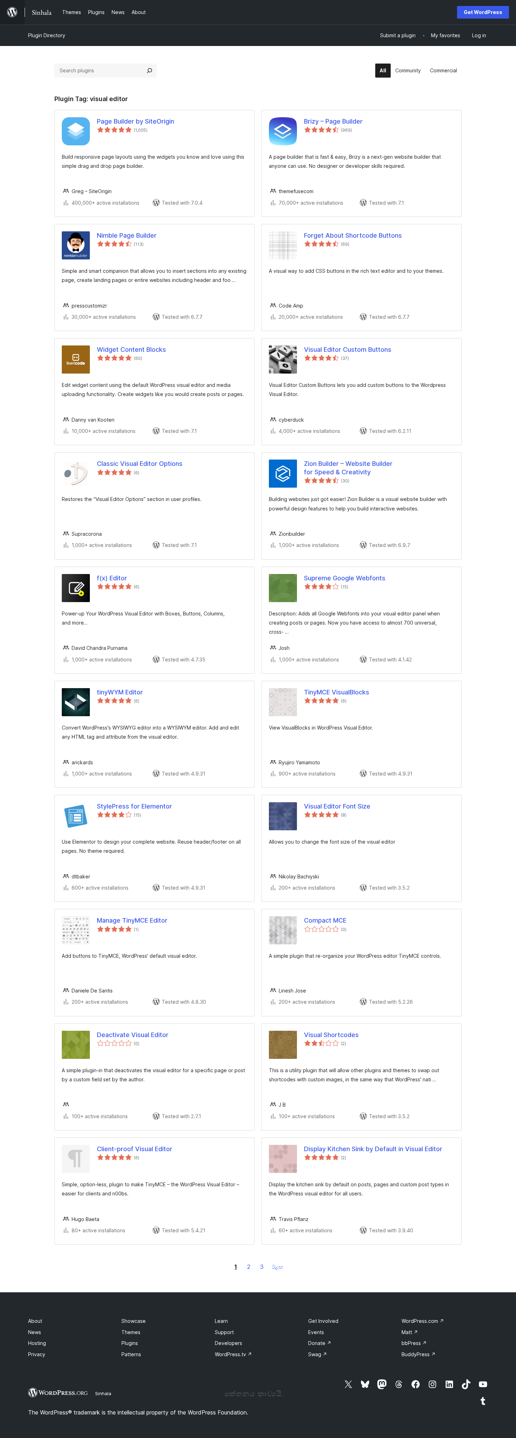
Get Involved (323, 1321)
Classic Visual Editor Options (140, 463)
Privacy (36, 1354)
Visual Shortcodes (331, 1034)
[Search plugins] (150, 71)
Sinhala (103, 1393)
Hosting (37, 1343)
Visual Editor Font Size (337, 806)
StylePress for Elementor (134, 806)
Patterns (131, 1354)
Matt (410, 1332)
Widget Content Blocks (131, 349)
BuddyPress (419, 1354)
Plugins (129, 1343)
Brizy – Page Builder (333, 121)
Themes (130, 1332)
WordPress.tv (233, 1354)
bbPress (414, 1343)
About (35, 1321)
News (34, 1332)
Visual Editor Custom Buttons (347, 349)
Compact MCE (325, 920)
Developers (228, 1343)
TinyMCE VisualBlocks (336, 692)
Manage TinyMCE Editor (132, 920)
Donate (319, 1343)
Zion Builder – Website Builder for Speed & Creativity (348, 467)
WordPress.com (423, 1321)
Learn (221, 1321)
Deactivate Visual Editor (132, 1034)
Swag (317, 1354)
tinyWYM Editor (120, 692)
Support (224, 1332)
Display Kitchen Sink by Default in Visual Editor (373, 1149)
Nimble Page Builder (127, 235)
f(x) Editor (112, 578)
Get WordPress (483, 12)
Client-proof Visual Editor (134, 1149)
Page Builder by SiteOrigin (135, 121)
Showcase (133, 1321)
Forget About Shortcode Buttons (353, 235)
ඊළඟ (277, 1267)
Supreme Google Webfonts (344, 578)
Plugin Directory (46, 35)
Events (316, 1332)
